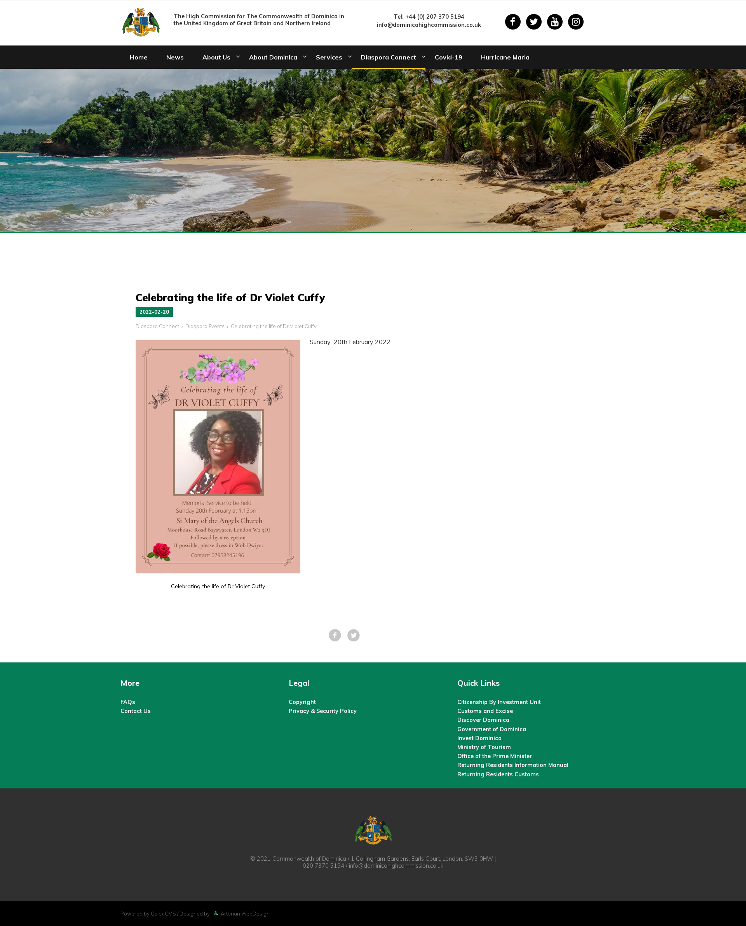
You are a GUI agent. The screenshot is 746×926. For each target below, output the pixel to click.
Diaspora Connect (157, 326)
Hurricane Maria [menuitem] (505, 57)
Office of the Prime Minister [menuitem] (494, 756)
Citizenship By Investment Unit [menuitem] (499, 702)
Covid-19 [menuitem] (448, 57)
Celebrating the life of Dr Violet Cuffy (274, 326)
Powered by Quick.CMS (148, 913)
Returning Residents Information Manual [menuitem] (512, 765)
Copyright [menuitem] (302, 702)
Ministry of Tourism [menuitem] (484, 747)
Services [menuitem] (329, 57)
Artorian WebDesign (245, 913)
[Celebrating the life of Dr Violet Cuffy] (218, 571)
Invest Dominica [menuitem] (479, 738)
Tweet (353, 635)
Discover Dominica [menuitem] (483, 719)
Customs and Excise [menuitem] (485, 711)
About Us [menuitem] (216, 57)
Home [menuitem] (139, 57)
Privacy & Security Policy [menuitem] (323, 711)
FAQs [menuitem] (127, 702)
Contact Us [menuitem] (135, 711)
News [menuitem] (175, 57)
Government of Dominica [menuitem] (491, 729)
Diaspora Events (205, 326)
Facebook (335, 635)
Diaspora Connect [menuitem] (388, 57)
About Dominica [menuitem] (273, 57)
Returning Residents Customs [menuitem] (498, 774)
